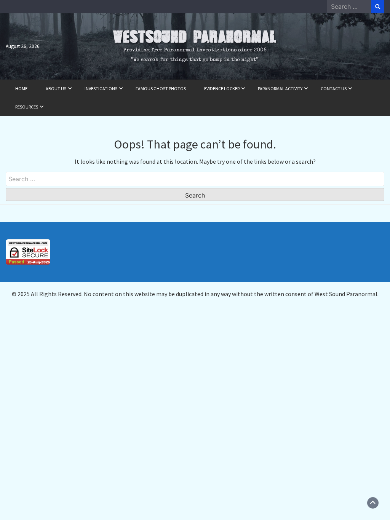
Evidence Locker (222, 88)
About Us (56, 88)
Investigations (101, 88)
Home (21, 88)
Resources (26, 107)
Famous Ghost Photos (161, 88)
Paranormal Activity (280, 88)
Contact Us (334, 88)
